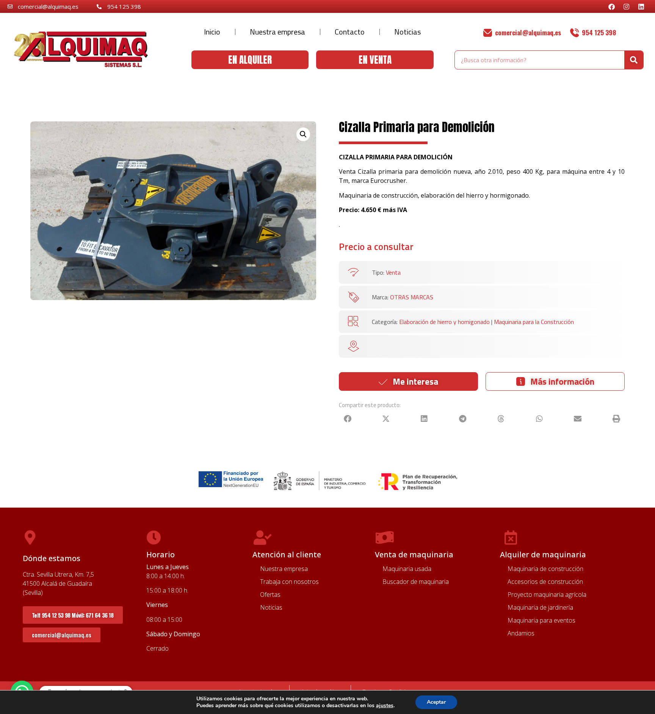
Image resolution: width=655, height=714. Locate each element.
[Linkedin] (641, 6)
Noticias (407, 32)
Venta (393, 272)
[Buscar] (633, 60)
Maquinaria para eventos (541, 620)
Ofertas (270, 594)
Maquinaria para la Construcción (534, 321)
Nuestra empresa (277, 32)
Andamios (521, 633)
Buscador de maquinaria (415, 581)
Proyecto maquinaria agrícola (547, 594)
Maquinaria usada (406, 569)
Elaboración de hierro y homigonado (444, 321)
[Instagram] (626, 6)
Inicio (212, 32)
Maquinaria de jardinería (540, 607)
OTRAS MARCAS (411, 297)
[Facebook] (611, 6)
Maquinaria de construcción (545, 569)
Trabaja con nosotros (289, 581)
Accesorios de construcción (545, 581)
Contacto (350, 32)
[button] (303, 134)
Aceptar (436, 702)
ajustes (384, 705)
